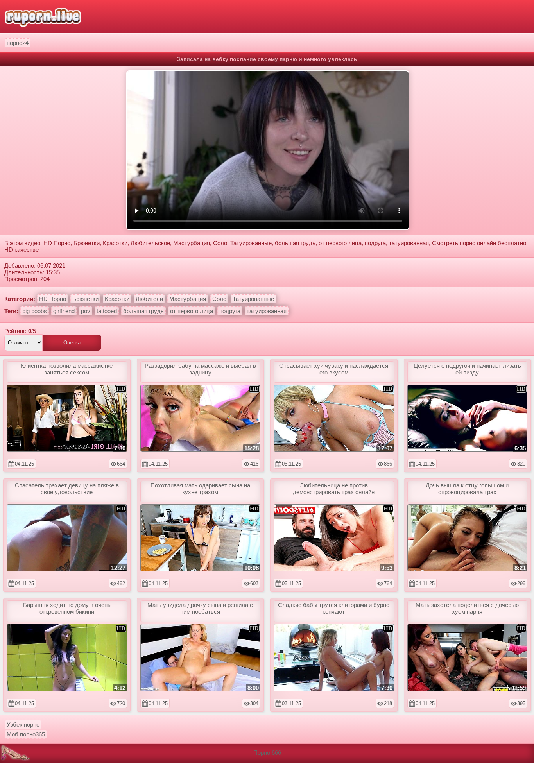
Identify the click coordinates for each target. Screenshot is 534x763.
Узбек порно (23, 724)
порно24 (18, 42)
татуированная (267, 311)
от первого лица (191, 311)
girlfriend (64, 311)
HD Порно (52, 299)
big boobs (34, 311)
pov (85, 311)
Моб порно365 (26, 734)
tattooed (107, 311)
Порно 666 (267, 752)
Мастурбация (187, 299)
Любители (149, 299)
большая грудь (143, 311)
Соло (219, 299)
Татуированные (253, 299)
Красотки (117, 299)
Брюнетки (85, 299)
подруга (229, 311)
